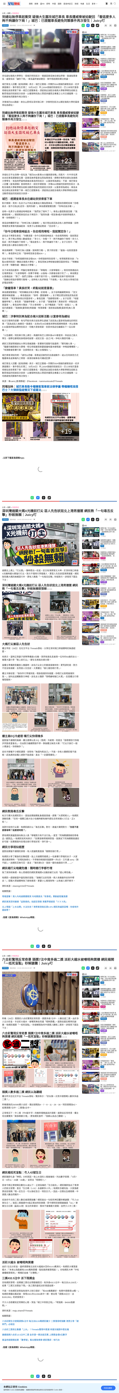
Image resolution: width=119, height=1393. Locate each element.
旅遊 (102, 148)
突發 (102, 52)
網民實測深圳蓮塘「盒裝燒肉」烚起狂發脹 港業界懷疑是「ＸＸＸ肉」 (35, 902)
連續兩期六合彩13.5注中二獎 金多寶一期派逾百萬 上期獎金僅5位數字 (34, 1335)
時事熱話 (15, 13)
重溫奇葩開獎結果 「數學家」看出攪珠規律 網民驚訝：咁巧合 (31, 1340)
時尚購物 (103, 88)
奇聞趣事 (103, 100)
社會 (102, 40)
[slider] (38, 70)
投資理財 (103, 136)
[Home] (14, 3)
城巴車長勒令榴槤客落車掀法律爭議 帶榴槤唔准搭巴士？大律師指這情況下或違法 (40, 388)
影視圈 (103, 64)
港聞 (8, 13)
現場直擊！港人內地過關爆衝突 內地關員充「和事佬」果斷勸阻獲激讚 (35, 896)
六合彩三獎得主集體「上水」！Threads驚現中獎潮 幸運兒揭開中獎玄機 (35, 1329)
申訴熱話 (103, 112)
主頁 (3, 13)
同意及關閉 (108, 1388)
